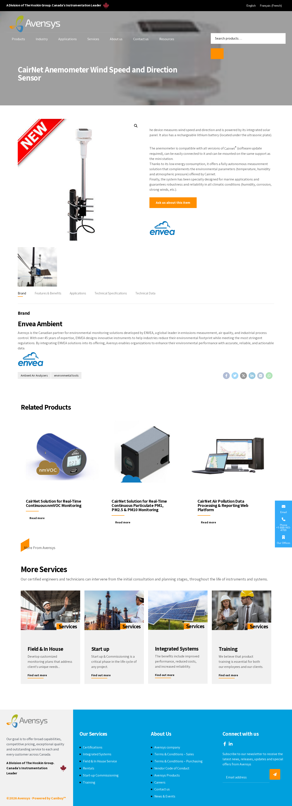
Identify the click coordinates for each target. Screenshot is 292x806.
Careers (159, 782)
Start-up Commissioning (101, 775)
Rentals (88, 768)
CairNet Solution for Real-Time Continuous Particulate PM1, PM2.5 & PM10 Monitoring (139, 505)
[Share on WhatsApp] (269, 375)
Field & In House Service (100, 761)
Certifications (92, 747)
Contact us (141, 39)
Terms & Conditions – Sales (174, 754)
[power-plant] (114, 610)
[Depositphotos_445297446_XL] (241, 610)
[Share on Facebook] (226, 375)
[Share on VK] (260, 375)
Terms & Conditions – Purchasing (178, 761)
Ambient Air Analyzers (34, 375)
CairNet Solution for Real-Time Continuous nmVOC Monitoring (53, 503)
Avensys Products (167, 775)
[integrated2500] (178, 610)
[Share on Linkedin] (252, 375)
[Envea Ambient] (162, 229)
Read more (37, 518)
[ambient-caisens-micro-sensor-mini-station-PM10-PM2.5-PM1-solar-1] (146, 456)
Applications (67, 39)
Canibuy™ (58, 798)
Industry (42, 39)
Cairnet (230, 148)
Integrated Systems (97, 754)
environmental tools (66, 375)
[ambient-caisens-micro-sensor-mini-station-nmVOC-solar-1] (60, 456)
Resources (166, 39)
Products (18, 39)
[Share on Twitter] (235, 375)
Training (89, 782)
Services (93, 39)
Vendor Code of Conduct (171, 768)
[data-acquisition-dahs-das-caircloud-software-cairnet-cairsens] (232, 456)
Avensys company (167, 747)
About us (116, 39)
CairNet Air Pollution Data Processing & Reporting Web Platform (223, 505)
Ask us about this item (173, 202)
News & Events (164, 796)
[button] (135, 126)
